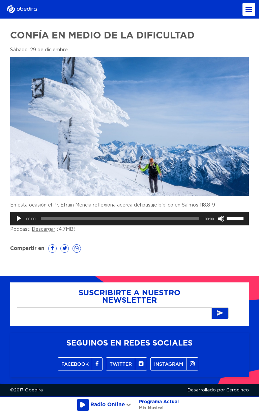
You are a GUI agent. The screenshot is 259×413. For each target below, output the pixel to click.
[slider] (236, 218)
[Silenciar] (221, 218)
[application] (129, 218)
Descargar (43, 229)
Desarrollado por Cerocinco (218, 390)
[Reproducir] (19, 218)
